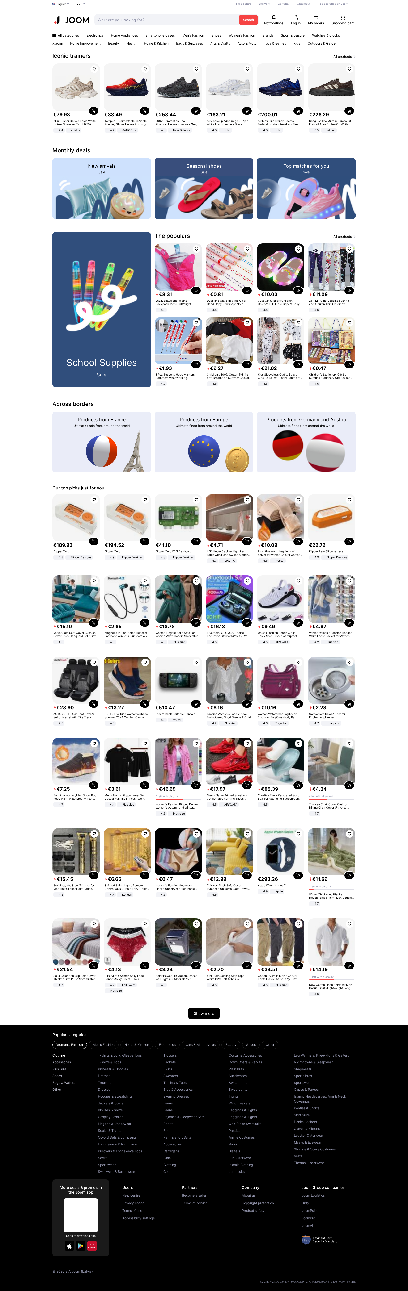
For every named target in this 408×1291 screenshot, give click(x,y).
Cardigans (171, 1151)
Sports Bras (303, 1076)
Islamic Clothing (241, 1165)
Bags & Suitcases (189, 43)
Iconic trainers (71, 55)
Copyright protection (258, 1203)
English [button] (61, 4)
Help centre (243, 3)
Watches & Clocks (326, 35)
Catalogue (304, 3)
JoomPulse (310, 1210)
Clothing (58, 1055)
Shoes (216, 35)
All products (342, 56)
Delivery (264, 3)
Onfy (305, 1203)
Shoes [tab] (251, 1045)
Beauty (113, 43)
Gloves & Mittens (307, 1129)
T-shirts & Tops (109, 1062)
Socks (102, 1158)
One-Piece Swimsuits (245, 1124)
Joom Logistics (313, 1195)
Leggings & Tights (243, 1110)
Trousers (104, 1083)
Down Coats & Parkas (245, 1062)
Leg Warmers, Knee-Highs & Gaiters (321, 1055)
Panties (234, 1130)
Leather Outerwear (308, 1135)
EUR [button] (79, 3)
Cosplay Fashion (110, 1117)
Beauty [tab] (230, 1045)
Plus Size (59, 1069)
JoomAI (307, 1226)
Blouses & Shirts (110, 1110)
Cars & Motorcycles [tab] (201, 1045)
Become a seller (194, 1195)
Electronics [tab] (167, 1045)
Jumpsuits (237, 1172)
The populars (172, 235)
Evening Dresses (176, 1096)
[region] (204, 98)
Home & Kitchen (156, 43)
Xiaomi (57, 43)
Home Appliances (124, 35)
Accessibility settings (138, 1218)
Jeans (168, 1103)
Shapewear (302, 1069)
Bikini (167, 1158)
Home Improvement (85, 43)
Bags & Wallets (63, 1083)
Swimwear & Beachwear (116, 1172)
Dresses (104, 1076)
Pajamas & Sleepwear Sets (183, 1117)
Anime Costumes (242, 1137)
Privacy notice (133, 1203)
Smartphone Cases (160, 35)
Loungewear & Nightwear (117, 1144)
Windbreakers (239, 1103)
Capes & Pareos (306, 1089)
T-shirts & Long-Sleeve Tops (120, 1055)
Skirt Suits (302, 1115)
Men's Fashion (193, 35)
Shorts (168, 1124)
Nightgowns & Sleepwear (313, 1062)
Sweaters (170, 1076)
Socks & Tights (109, 1130)
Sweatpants (238, 1083)
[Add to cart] (94, 111)
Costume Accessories (245, 1055)
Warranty (283, 3)
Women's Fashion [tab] (69, 1045)
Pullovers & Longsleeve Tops (120, 1151)
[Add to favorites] (94, 69)
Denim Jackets (305, 1122)
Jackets (169, 1062)
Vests (298, 1156)
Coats (167, 1172)
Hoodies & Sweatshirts (115, 1096)
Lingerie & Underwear (114, 1124)
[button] (69, 1246)
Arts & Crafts (220, 43)
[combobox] (165, 20)
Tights (233, 1096)
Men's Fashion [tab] (104, 1045)
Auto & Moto (247, 43)
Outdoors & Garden (322, 43)
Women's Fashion (242, 35)
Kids (296, 43)
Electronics (95, 35)
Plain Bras (236, 1069)
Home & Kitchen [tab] (136, 1045)
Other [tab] (270, 1045)
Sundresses (238, 1076)
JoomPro (308, 1218)
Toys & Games (275, 43)
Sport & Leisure (293, 35)
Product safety (253, 1210)
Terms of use (132, 1210)
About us (248, 1195)
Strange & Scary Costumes (315, 1149)
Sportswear (107, 1165)
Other (56, 1089)
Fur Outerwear (240, 1158)
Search (248, 20)
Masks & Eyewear (307, 1142)
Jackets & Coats (110, 1103)
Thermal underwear (309, 1163)
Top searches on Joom (333, 3)
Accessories (61, 1062)
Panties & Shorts (306, 1108)
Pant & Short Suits (177, 1137)
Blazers (234, 1151)
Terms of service (195, 1203)
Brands (268, 35)
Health (131, 43)
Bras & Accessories (178, 1089)
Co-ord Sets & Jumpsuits (117, 1137)
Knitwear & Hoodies (113, 1069)
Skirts (167, 1069)
